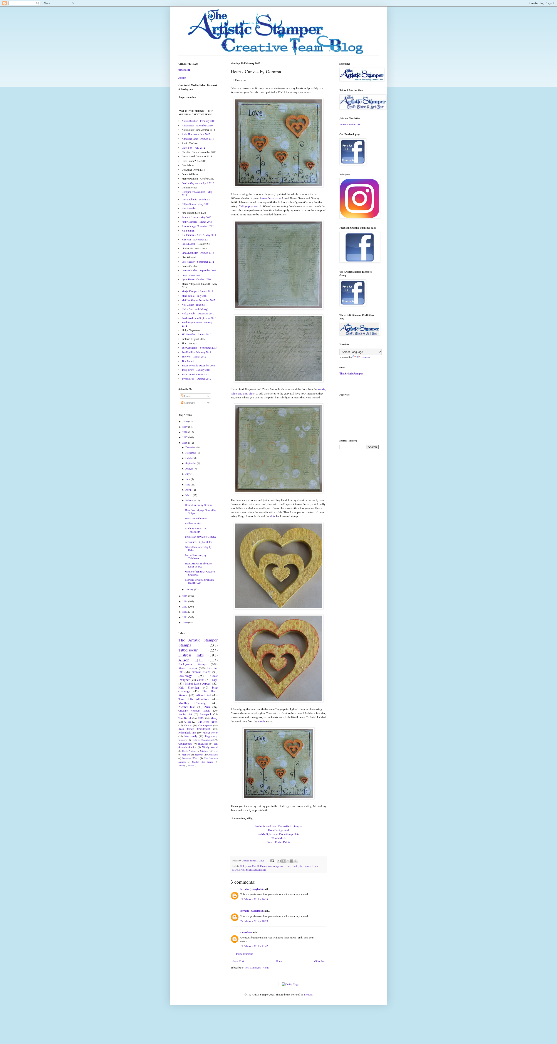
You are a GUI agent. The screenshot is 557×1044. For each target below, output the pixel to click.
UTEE (187, 721)
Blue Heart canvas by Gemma (200, 536)
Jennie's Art (185, 714)
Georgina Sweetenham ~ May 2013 (197, 193)
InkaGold (203, 743)
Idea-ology (185, 676)
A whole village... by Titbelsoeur (195, 530)
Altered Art (203, 695)
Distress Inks (191, 655)
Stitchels (204, 750)
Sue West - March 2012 (194, 356)
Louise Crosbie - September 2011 (199, 270)
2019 (185, 426)
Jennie (182, 77)
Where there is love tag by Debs (198, 548)
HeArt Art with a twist (196, 518)
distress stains (201, 672)
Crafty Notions (189, 750)
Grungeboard (185, 743)
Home (279, 961)
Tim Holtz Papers (208, 721)
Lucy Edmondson (191, 275)
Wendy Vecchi (210, 747)
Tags (215, 680)
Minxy (214, 718)
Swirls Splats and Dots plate (252, 869)
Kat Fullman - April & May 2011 (199, 235)
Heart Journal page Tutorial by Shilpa (200, 511)
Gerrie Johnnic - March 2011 (197, 199)
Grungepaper (205, 725)
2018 (185, 432)
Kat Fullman (188, 230)
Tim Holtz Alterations (194, 699)
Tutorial (191, 765)
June (188, 479)
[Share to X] (287, 861)
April (188, 489)
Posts (186, 396)
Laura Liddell (188, 243)
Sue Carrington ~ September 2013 (199, 347)
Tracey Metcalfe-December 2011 (198, 365)
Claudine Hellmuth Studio (194, 710)
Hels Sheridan (189, 208)
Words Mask (278, 838)
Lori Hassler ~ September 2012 (198, 261)
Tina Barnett (188, 361)
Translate (365, 357)
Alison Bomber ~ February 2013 (198, 121)
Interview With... (190, 758)
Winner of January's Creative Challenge (200, 573)
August (189, 468)
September (191, 463)
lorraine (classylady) (251, 889)
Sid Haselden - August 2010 (196, 334)
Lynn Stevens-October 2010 (196, 279)
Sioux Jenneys (187, 668)
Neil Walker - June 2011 (194, 304)
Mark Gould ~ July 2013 (194, 295)
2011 (185, 617)
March (189, 495)
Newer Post (238, 961)
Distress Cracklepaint (203, 740)
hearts (235, 869)
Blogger (308, 994)
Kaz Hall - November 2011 (196, 239)
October (189, 458)
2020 (185, 421)
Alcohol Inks (186, 707)
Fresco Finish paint (293, 866)
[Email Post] (272, 860)
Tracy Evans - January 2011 (196, 369)
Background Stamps (192, 664)
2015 (185, 596)
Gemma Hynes (311, 866)
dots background (275, 866)
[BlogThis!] (283, 861)
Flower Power (210, 732)
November (191, 452)
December (190, 447)
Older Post (319, 961)
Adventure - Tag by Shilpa (198, 542)
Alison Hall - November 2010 (197, 125)
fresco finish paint (270, 198)
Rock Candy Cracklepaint (194, 728)
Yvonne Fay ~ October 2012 (196, 378)
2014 (185, 601)
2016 (185, 442)
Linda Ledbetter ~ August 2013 (198, 252)
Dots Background (278, 830)
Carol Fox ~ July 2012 (193, 147)
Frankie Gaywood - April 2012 (198, 183)
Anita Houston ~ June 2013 (196, 134)
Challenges (212, 754)
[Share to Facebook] (292, 861)
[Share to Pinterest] (296, 861)
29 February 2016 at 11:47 (254, 946)
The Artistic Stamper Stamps (198, 642)
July (187, 473)
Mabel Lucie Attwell (198, 683)
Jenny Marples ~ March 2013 (197, 221)
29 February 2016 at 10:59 (254, 899)
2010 (185, 622)
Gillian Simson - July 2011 (196, 204)
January (189, 589)
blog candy (191, 736)
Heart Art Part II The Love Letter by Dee (198, 565)
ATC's (201, 718)
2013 (185, 606)
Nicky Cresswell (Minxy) (195, 309)
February (190, 500)
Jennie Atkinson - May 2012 (196, 217)
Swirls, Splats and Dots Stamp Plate (278, 834)
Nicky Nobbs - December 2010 (198, 313)
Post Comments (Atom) (257, 967)
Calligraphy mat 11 (250, 206)
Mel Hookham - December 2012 (198, 300)
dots (272, 516)
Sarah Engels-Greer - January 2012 (197, 324)
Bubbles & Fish (193, 523)
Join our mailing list (349, 124)
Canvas (263, 866)
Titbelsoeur (188, 650)
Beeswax (199, 754)
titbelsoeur (184, 70)
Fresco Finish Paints (278, 842)
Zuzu (207, 707)
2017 (185, 437)
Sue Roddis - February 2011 (196, 352)
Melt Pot (186, 754)
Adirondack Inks (187, 732)
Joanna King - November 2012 (198, 226)
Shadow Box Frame (202, 761)
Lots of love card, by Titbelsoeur (195, 556)
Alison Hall (190, 660)
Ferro (181, 765)
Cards (200, 680)
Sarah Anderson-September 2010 (199, 318)
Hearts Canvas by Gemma (198, 505)
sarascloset (246, 932)
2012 (185, 611)
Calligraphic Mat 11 (249, 866)
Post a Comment (244, 953)
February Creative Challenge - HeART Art (200, 581)
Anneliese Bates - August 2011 (198, 138)
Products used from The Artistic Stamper (278, 826)
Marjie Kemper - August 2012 (197, 291)
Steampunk (205, 714)
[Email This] (279, 861)
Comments (189, 402)
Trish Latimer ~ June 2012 (195, 374)
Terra (215, 750)
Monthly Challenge (192, 703)
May (188, 484)
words (261, 721)
